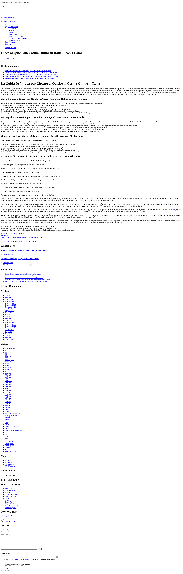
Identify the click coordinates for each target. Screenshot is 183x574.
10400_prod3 (9, 360)
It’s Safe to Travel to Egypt (18, 38)
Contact (12, 30)
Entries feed (9, 462)
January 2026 (9, 303)
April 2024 (8, 337)
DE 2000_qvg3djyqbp (12, 413)
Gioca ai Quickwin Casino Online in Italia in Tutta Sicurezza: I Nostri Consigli (31, 76)
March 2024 (9, 339)
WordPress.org (10, 466)
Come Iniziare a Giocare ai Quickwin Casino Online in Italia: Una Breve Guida (31, 73)
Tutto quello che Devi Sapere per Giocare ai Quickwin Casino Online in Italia (31, 74)
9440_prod (8, 384)
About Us (12, 29)
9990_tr (7, 404)
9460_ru (8, 386)
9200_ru (8, 379)
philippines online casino (13, 430)
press (6, 434)
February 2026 (10, 301)
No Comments (19, 233)
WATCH (8, 449)
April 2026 (8, 297)
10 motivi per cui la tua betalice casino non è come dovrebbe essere (27, 280)
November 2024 (10, 328)
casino (7, 411)
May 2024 (8, 335)
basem (13, 58)
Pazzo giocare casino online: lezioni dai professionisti (23, 250)
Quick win (171, 210)
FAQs (11, 32)
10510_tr (8, 364)
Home (7, 25)
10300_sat (8, 358)
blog (6, 409)
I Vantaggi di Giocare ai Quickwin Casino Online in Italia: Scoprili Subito (29, 78)
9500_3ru (8, 388)
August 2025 (9, 311)
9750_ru (8, 394)
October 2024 (9, 330)
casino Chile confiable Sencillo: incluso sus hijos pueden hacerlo (22, 237)
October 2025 (9, 309)
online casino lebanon (12, 426)
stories (7, 440)
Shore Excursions (11, 46)
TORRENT (9, 442)
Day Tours (8, 44)
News (7, 425)
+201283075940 (10, 521)
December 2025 (10, 305)
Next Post (4, 239)
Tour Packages (10, 42)
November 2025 (10, 307)
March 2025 (9, 320)
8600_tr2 (8, 375)
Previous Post (5, 235)
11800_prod (9, 369)
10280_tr (8, 356)
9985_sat (8, 402)
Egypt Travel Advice (16, 36)
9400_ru (8, 383)
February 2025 (10, 322)
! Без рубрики (10, 348)
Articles (7, 405)
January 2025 (9, 324)
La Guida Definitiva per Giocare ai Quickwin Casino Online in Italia (28, 71)
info (6, 423)
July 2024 (8, 332)
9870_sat (8, 398)
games (7, 419)
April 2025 (8, 318)
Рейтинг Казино (11, 451)
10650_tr (8, 365)
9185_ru (8, 377)
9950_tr (7, 400)
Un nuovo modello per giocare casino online (20, 258)
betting (7, 407)
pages (7, 428)
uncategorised (9, 444)
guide (7, 421)
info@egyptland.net (7, 17)
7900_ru (8, 373)
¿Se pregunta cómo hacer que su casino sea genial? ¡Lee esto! (21, 241)
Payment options (14, 40)
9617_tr (7, 392)
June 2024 (8, 334)
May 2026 (8, 295)
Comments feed (10, 464)
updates (7, 447)
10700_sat (8, 367)
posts (6, 432)
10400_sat (8, 362)
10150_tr (8, 354)
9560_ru (8, 390)
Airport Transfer (10, 48)
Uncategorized (6, 58)
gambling (8, 417)
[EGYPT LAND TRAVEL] (11, 21)
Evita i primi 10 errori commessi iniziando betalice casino (24, 278)
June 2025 (8, 314)
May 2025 (8, 316)
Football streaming (11, 415)
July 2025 (8, 313)
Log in (7, 460)
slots (6, 438)
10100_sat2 (9, 352)
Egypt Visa (13, 34)
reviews (7, 436)
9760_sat (8, 396)
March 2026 (9, 299)
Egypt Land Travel (11, 27)
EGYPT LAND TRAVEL (22, 559)
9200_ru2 (8, 381)
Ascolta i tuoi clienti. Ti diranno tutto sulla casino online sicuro (26, 281)
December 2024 (10, 326)
